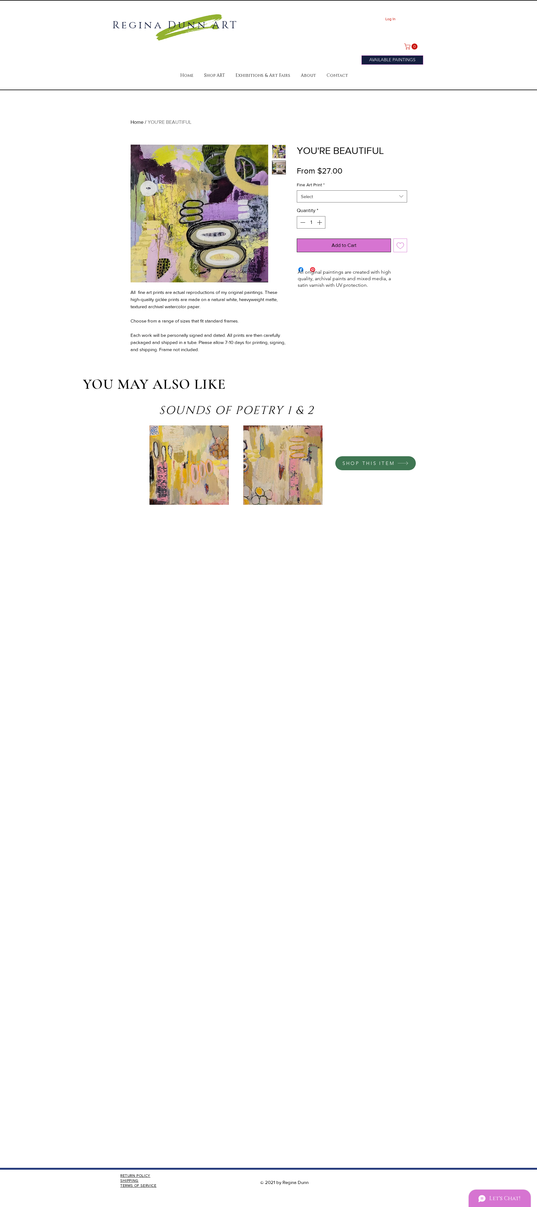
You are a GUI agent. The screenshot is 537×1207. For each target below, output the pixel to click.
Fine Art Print (311, 184)
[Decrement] (302, 222)
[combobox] (352, 196)
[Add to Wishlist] (400, 245)
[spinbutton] (311, 222)
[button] (214, 75)
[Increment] (320, 222)
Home (137, 122)
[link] (411, 46)
